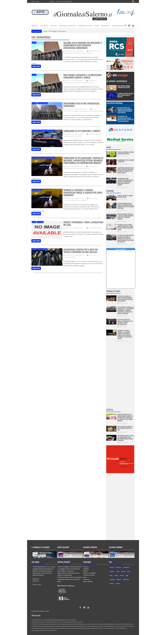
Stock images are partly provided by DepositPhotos (44, 630)
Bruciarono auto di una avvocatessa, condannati (81, 105)
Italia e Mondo (118, 26)
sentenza (100, 111)
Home (45, 31)
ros (81, 136)
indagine (80, 168)
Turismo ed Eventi (85, 26)
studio (91, 83)
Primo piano (40, 130)
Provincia (34, 103)
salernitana (126, 579)
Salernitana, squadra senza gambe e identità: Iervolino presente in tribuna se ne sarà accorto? (125, 170)
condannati (67, 83)
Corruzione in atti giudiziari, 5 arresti (81, 131)
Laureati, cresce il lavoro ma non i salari (125, 196)
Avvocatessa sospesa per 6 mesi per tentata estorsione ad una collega (80, 251)
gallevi (73, 136)
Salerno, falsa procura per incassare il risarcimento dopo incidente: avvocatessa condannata (82, 45)
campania (118, 567)
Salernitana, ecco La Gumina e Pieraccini (125, 161)
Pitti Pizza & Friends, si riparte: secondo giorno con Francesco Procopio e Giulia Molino (125, 298)
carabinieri (126, 567)
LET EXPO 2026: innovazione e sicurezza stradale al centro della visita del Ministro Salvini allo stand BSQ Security (125, 238)
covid (117, 571)
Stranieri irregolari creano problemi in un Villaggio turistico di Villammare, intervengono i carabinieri (69, 569)
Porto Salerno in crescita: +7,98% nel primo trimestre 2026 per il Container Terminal (125, 216)
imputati (88, 111)
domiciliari (66, 136)
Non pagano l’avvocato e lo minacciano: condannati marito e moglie (82, 76)
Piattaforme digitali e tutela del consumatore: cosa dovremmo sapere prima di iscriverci (125, 438)
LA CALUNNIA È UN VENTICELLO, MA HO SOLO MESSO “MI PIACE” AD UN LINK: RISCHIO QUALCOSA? (125, 118)
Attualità (44, 26)
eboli (128, 571)
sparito (84, 200)
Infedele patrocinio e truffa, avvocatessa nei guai (83, 223)
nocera (72, 200)
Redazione (80, 51)
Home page (52, 1)
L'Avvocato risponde (115, 103)
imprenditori (67, 168)
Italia (111, 575)
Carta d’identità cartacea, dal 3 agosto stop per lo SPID (125, 428)
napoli (86, 168)
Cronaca (34, 26)
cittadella (75, 111)
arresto (112, 567)
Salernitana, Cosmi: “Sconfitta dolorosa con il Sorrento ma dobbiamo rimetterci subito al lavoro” (125, 181)
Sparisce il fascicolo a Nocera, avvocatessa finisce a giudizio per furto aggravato (82, 192)
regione (119, 579)
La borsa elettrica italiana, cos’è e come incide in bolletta (125, 95)
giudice (65, 53)
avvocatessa (93, 51)
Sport (97, 26)
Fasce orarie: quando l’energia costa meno (123, 87)
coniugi (74, 83)
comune (112, 571)
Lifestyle (109, 409)
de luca (123, 571)
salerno (83, 53)
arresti (91, 134)
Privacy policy (37, 584)
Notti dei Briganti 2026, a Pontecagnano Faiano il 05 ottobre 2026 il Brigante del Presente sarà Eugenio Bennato (125, 417)
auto (93, 109)
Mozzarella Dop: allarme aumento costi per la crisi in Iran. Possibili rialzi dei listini (125, 227)
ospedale (112, 579)
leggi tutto (36, 66)
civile (99, 51)
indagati (74, 168)
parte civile (72, 53)
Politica (53, 26)
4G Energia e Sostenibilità (117, 81)
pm (89, 168)
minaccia (80, 83)
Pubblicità (36, 581)
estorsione (66, 257)
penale (78, 53)
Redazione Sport (82, 109)
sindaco (118, 583)
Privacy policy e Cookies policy (64, 1)
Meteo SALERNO (120, 249)
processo (78, 200)
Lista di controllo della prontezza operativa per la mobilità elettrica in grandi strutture (125, 205)
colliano (82, 111)
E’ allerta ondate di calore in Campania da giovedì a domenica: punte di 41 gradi (69, 579)
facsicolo (66, 200)
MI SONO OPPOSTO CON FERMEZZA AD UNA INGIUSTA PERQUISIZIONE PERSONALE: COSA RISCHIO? (124, 110)
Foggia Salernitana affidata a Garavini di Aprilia (125, 153)
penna (78, 136)
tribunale (90, 53)
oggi (127, 575)
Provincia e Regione (67, 26)
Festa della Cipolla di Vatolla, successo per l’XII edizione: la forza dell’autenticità (125, 321)
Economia (106, 26)
